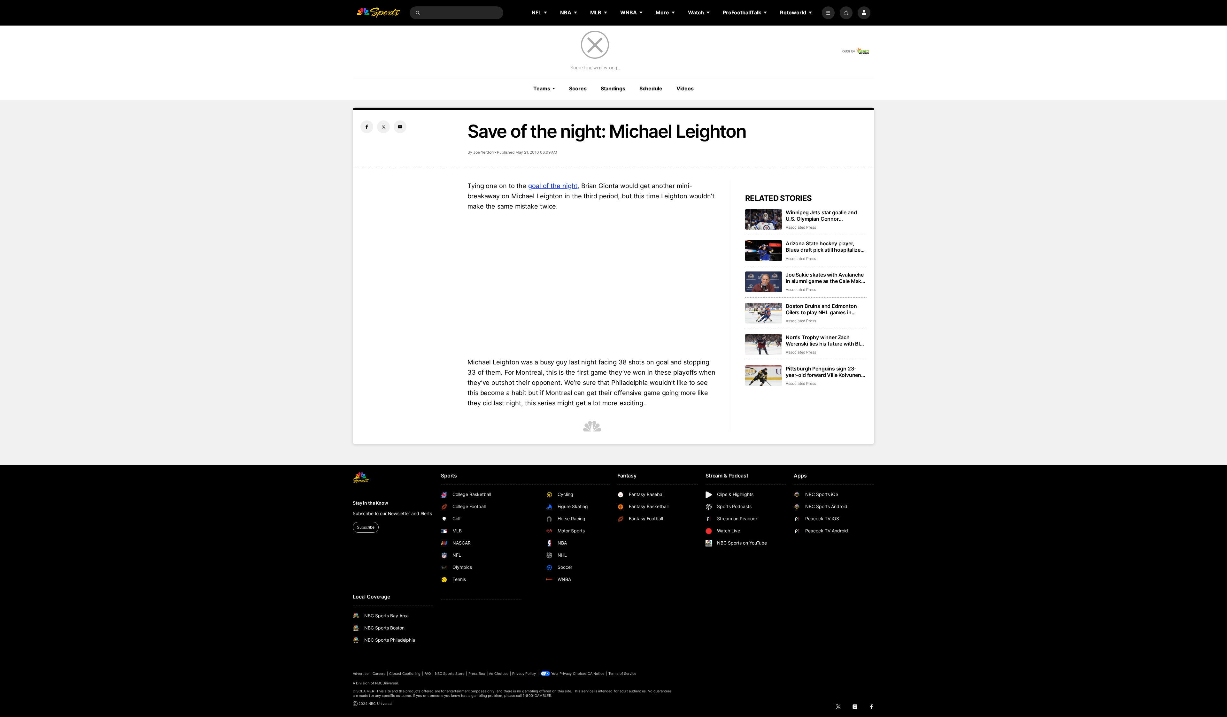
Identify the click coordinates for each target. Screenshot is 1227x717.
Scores (577, 88)
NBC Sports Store (450, 673)
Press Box (476, 673)
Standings (613, 88)
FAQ (427, 673)
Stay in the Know (370, 503)
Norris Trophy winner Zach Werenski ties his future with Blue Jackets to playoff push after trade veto (826, 340)
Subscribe (365, 527)
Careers (379, 673)
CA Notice (596, 673)
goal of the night (552, 186)
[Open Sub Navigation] (546, 12)
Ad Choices (498, 673)
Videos (685, 88)
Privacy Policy (524, 673)
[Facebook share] (366, 126)
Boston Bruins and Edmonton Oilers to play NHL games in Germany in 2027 (821, 309)
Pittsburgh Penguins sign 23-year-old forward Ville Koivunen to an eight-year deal (823, 371)
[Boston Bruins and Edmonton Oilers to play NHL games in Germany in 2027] (763, 313)
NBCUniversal (386, 683)
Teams (541, 88)
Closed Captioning (405, 673)
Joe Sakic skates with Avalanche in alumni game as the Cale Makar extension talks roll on (826, 277)
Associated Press (801, 227)
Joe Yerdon (483, 152)
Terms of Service (622, 673)
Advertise (361, 673)
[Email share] (400, 126)
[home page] (378, 13)
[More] (828, 12)
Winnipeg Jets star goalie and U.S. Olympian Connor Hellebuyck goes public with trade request (821, 215)
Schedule (650, 88)
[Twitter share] (383, 126)
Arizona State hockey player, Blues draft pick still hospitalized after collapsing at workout (824, 246)
